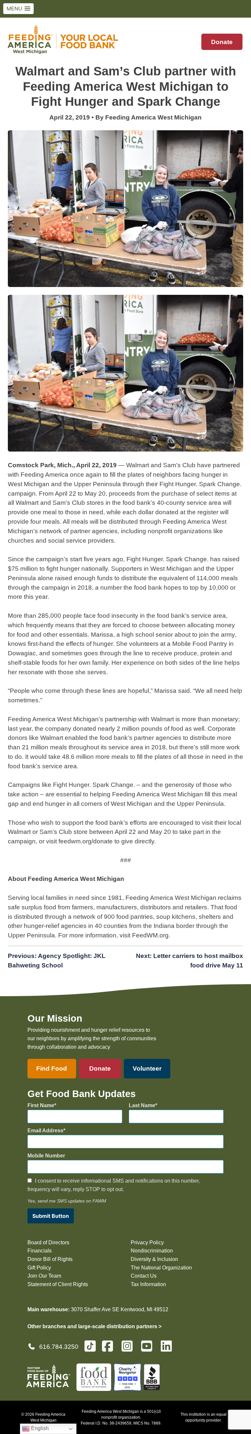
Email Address (45, 1130)
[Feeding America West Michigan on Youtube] (149, 1349)
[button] (18, 8)
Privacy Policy (147, 1242)
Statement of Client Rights (57, 1284)
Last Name (142, 1105)
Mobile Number (46, 1155)
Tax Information (148, 1284)
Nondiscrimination (152, 1250)
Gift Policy (39, 1267)
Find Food (51, 1068)
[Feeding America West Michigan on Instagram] (129, 1349)
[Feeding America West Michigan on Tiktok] (90, 1346)
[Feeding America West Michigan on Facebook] (109, 1349)
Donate (222, 42)
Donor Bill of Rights (50, 1259)
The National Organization (161, 1267)
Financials (39, 1250)
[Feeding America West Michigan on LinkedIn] (168, 1349)
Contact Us (144, 1276)
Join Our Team (44, 1276)
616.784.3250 (58, 1346)
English (39, 1428)
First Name (40, 1105)
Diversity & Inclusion (154, 1259)
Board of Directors (48, 1242)
